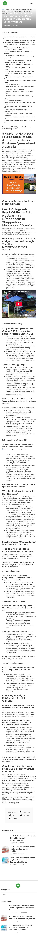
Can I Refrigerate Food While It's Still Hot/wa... (19, 42)
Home (32, 3)
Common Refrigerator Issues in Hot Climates (20, 40)
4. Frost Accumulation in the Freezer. (18, 60)
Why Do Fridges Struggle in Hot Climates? (19, 71)
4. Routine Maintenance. (14, 100)
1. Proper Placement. (13, 84)
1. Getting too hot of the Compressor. (18, 48)
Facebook (26, 812)
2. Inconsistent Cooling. (14, 50)
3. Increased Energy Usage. (15, 55)
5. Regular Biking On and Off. (16, 62)
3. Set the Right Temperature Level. (18, 95)
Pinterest (27, 815)
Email (15, 818)
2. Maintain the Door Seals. (15, 90)
